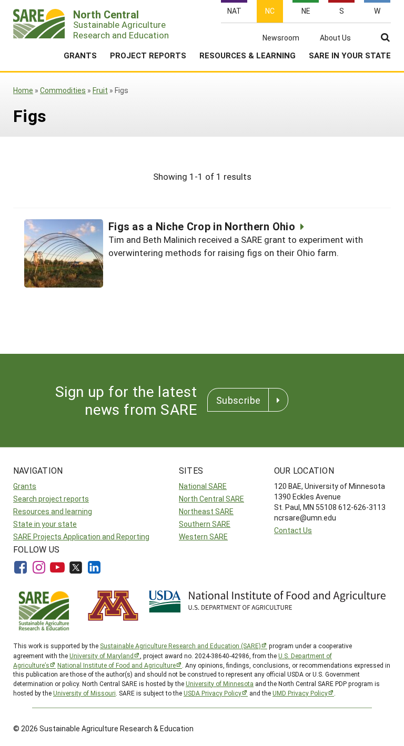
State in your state (45, 524)
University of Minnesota (220, 683)
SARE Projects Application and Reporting (81, 536)
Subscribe (238, 400)
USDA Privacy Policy (212, 693)
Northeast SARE (206, 511)
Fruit (100, 90)
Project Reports (148, 55)
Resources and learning (52, 511)
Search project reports (51, 499)
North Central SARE (211, 499)
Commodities (63, 90)
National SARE (203, 486)
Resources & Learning (247, 55)
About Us (335, 38)
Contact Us (293, 530)
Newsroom (280, 38)
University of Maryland (101, 655)
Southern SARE (204, 524)
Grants (80, 55)
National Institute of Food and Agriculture (116, 665)
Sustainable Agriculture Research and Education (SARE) (180, 645)
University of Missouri (84, 693)
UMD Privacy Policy (300, 693)
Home (23, 90)
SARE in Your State (350, 55)
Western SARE (203, 536)
